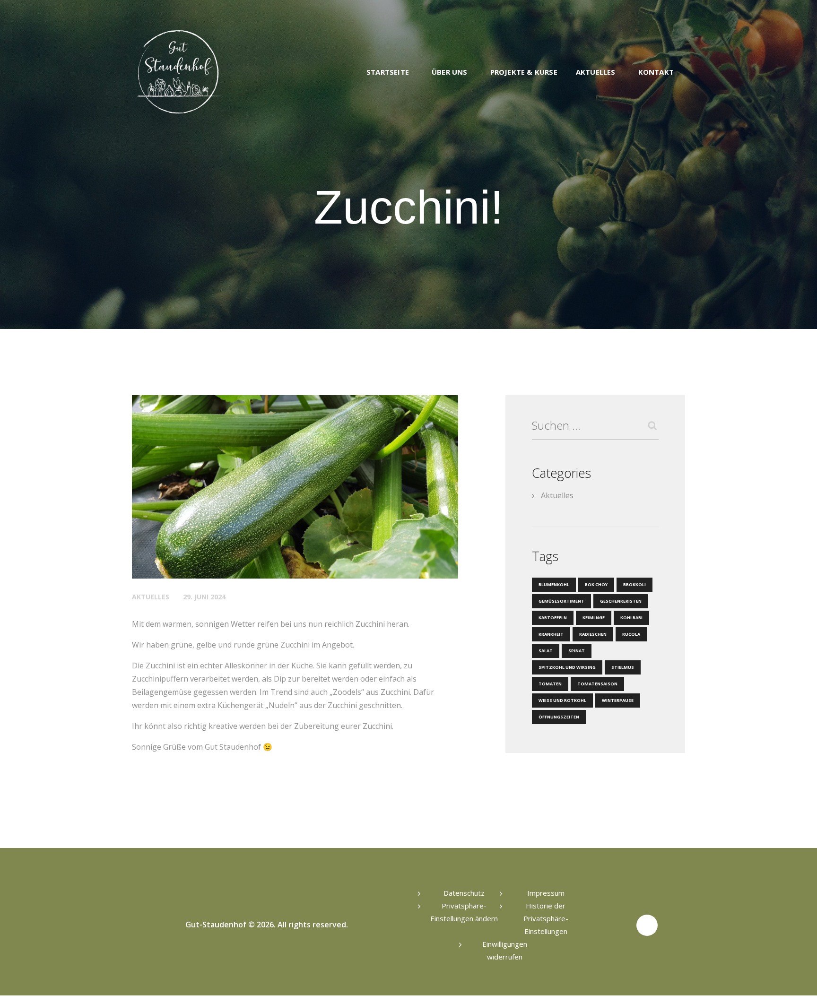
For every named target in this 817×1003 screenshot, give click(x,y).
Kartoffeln (553, 617)
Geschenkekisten (621, 601)
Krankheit (551, 634)
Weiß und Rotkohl (562, 700)
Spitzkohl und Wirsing (567, 667)
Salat (546, 651)
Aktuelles (150, 596)
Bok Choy (596, 584)
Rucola (631, 634)
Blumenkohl (554, 584)
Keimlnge (593, 617)
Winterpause (618, 700)
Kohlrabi (631, 617)
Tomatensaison (597, 684)
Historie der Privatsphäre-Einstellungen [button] (545, 918)
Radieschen (593, 634)
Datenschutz (464, 893)
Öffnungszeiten (559, 717)
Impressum (546, 893)
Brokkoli (634, 584)
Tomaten (550, 684)
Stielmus (622, 667)
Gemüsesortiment (561, 601)
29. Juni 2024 (204, 596)
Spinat (576, 651)
